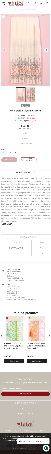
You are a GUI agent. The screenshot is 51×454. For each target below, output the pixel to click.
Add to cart (14, 361)
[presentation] (1, 336)
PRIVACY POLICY (19, 449)
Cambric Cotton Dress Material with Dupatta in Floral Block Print (13, 345)
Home (15, 9)
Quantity (4, 149)
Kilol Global (16, 3)
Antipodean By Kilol (29, 121)
